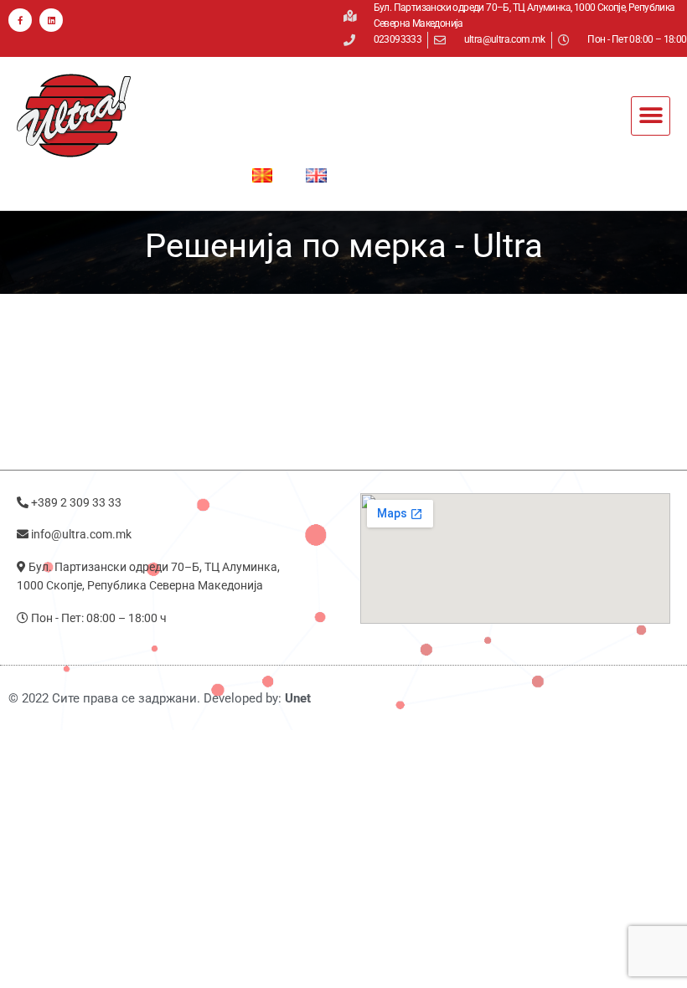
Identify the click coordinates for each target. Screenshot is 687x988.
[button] (650, 116)
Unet (296, 698)
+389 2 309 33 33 (76, 502)
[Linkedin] (51, 20)
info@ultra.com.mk (81, 534)
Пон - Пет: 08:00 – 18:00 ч (99, 618)
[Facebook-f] (20, 20)
